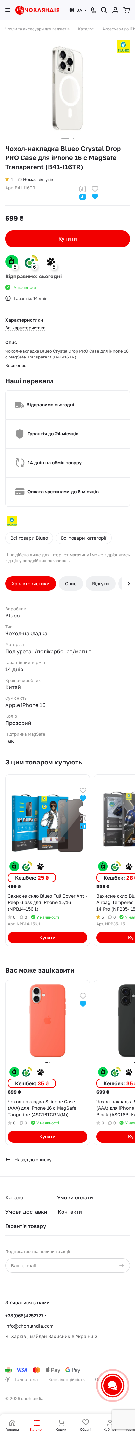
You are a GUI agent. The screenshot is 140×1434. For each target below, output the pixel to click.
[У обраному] (95, 188)
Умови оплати (75, 1197)
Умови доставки (26, 1212)
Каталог (15, 1197)
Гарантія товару (25, 1226)
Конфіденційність (66, 1379)
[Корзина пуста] (126, 10)
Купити (67, 239)
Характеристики (30, 583)
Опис (71, 583)
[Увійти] (115, 10)
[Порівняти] (82, 188)
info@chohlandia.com (29, 1326)
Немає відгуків (38, 179)
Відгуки (100, 583)
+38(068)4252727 (24, 1315)
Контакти (70, 1212)
